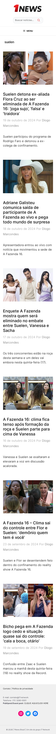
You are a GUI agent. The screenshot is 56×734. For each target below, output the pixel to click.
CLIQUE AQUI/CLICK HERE (36, 703)
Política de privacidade (22, 688)
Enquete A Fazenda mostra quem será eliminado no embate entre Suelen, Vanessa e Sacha (26, 321)
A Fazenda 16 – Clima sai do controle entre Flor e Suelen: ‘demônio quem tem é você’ (26, 530)
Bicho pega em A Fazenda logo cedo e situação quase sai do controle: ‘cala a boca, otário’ (28, 633)
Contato (6, 688)
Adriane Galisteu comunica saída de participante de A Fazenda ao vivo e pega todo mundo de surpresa (26, 212)
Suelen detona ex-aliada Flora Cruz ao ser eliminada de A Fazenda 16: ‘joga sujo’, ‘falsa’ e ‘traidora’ (26, 104)
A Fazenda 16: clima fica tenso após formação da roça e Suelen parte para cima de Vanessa (26, 426)
